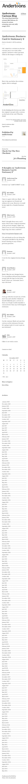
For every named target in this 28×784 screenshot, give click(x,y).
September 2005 (6, 736)
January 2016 (5, 465)
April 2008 (5, 668)
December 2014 (6, 493)
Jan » (7, 376)
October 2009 (5, 629)
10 (3, 366)
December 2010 (6, 598)
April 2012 (5, 563)
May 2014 (4, 509)
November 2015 (6, 469)
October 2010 (5, 602)
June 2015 (4, 480)
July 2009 (4, 635)
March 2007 (5, 696)
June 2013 (4, 533)
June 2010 (4, 611)
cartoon (24, 119)
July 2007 (4, 688)
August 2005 (5, 738)
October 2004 (5, 760)
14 (17, 366)
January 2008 (5, 674)
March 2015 (5, 487)
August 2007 (5, 685)
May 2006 (4, 718)
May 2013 (4, 535)
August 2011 (5, 581)
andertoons (19, 42)
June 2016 (4, 454)
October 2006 (5, 707)
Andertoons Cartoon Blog (9, 14)
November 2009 (6, 626)
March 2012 (5, 565)
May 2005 (4, 744)
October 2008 (5, 655)
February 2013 (6, 541)
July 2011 (4, 583)
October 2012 (5, 550)
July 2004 (4, 766)
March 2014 (5, 513)
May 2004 (4, 771)
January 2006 (5, 727)
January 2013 (5, 543)
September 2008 (6, 657)
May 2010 (4, 613)
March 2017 (5, 434)
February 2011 (5, 594)
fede (8, 335)
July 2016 (4, 452)
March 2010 (5, 618)
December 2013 (6, 519)
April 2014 (5, 511)
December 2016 (6, 441)
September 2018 (6, 410)
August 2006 (5, 712)
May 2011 (4, 587)
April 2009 (5, 642)
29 (20, 371)
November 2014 (6, 495)
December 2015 (6, 467)
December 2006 (6, 703)
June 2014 (4, 506)
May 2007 (4, 692)
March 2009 (5, 644)
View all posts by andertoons (9, 140)
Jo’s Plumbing (20, 157)
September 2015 (6, 474)
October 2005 (5, 733)
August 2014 (5, 502)
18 (7, 368)
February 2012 (6, 567)
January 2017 (5, 439)
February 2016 (6, 463)
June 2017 (4, 428)
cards (21, 119)
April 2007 (5, 694)
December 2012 (6, 546)
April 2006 (5, 720)
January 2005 (5, 753)
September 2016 (6, 447)
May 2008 (4, 666)
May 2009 (4, 639)
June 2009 (4, 637)
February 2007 (6, 698)
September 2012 (6, 552)
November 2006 (6, 705)
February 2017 (5, 436)
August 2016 (5, 450)
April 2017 (4, 432)
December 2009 (6, 624)
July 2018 (4, 412)
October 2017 (5, 419)
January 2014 (5, 517)
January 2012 (5, 570)
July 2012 (4, 556)
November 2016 (6, 443)
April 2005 (5, 746)
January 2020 (6, 401)
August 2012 (5, 554)
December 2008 (6, 650)
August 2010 (5, 607)
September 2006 (6, 709)
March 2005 (5, 749)
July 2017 (4, 426)
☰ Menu (23, 13)
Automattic (13, 778)
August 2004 (5, 764)
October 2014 (5, 498)
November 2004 (6, 757)
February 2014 (6, 515)
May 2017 (4, 430)
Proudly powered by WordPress (9, 776)
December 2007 (6, 677)
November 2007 (6, 679)
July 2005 (4, 740)
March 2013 (5, 539)
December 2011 (6, 572)
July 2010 (4, 609)
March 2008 (5, 670)
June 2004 (4, 768)
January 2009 (5, 648)
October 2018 (5, 408)
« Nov (3, 376)
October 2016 (5, 445)
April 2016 (5, 458)
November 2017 (6, 417)
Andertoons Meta (10, 124)
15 (20, 366)
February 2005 (6, 751)
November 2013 (6, 522)
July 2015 (4, 478)
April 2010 (5, 615)
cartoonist (20, 120)
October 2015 (5, 471)
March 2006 (5, 722)
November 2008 (6, 653)
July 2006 (4, 714)
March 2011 (5, 591)
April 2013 (5, 537)
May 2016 (4, 456)
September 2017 (6, 421)
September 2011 (6, 578)
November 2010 (6, 600)
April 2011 (4, 589)
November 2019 (6, 404)
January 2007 (5, 701)
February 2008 (6, 672)
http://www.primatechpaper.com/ (12, 233)
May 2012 (4, 561)
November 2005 (6, 731)
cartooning (16, 120)
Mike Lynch (11, 215)
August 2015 (5, 476)
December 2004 (6, 755)
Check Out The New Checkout (11, 151)
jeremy (9, 290)
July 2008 (4, 661)
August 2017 (5, 423)
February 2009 (6, 646)
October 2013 (5, 524)
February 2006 (6, 725)
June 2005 (4, 742)
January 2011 (5, 596)
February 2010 (6, 620)
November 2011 (6, 574)
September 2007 (6, 683)
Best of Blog (5, 385)
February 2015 (6, 489)
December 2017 (6, 415)
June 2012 (4, 559)
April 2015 (4, 484)
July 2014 (4, 504)
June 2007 (4, 690)
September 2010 (6, 605)
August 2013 (5, 528)
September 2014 (6, 500)
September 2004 (6, 762)
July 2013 (4, 530)
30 (24, 371)
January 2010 (5, 622)
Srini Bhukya (11, 268)
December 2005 (6, 729)
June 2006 (4, 716)
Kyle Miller (10, 192)
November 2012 (6, 548)
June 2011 (4, 585)
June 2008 (4, 664)
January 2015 (5, 491)
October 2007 (5, 681)
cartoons (24, 120)
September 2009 (6, 631)
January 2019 (5, 406)
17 (3, 368)
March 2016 (5, 460)
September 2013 (6, 526)
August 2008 (5, 659)
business (18, 119)
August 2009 (5, 633)
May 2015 (4, 482)
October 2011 (5, 576)
